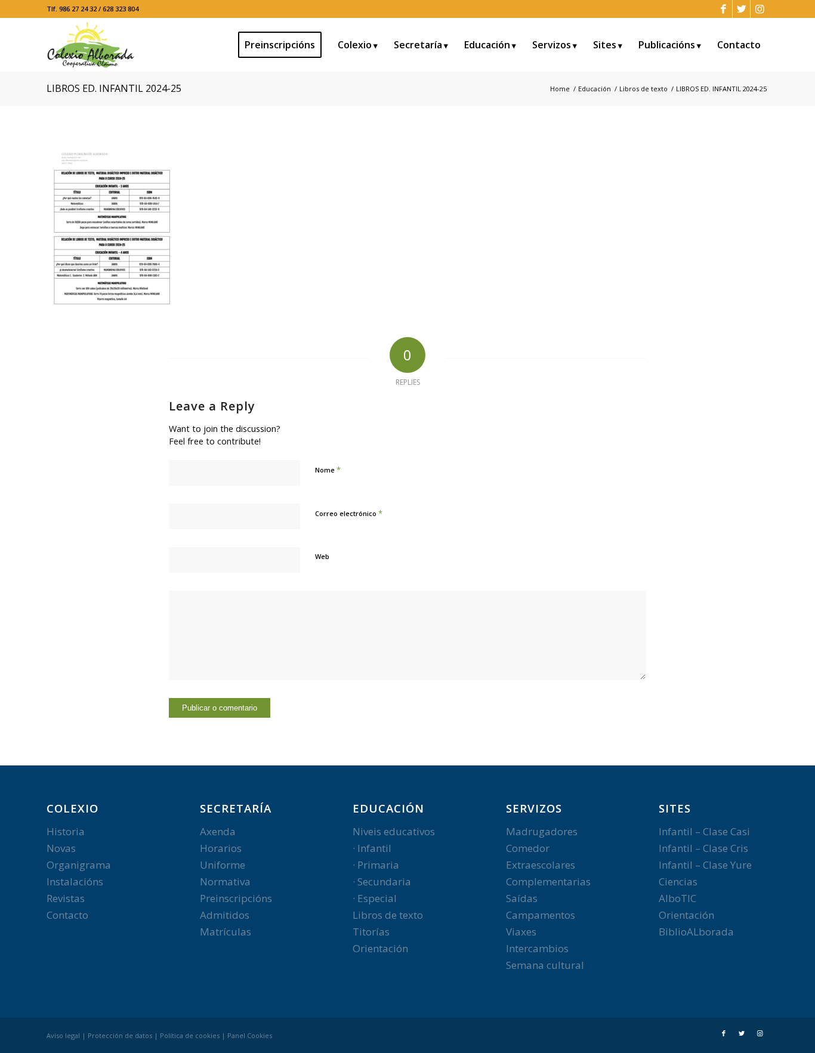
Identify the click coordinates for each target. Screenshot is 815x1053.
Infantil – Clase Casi (704, 831)
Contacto (67, 915)
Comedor (527, 848)
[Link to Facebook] (723, 9)
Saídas (522, 898)
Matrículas (225, 931)
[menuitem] (283, 44)
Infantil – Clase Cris (703, 848)
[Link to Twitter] (741, 9)
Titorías (371, 931)
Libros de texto (388, 915)
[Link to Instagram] (759, 9)
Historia (66, 831)
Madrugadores (542, 831)
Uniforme (222, 865)
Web (322, 556)
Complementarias (548, 881)
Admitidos (224, 915)
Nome (328, 469)
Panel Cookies (249, 1035)
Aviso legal (63, 1035)
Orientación (380, 948)
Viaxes (521, 931)
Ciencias (678, 881)
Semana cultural (545, 965)
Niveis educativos (394, 831)
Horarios (221, 848)
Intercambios (537, 948)
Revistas (66, 898)
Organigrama (79, 865)
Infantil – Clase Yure (705, 865)
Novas (61, 848)
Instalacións (75, 881)
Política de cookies (190, 1035)
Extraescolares (540, 865)
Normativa (225, 881)
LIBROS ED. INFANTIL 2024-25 (114, 88)
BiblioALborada (696, 931)
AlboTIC (677, 898)
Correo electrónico (348, 513)
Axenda (218, 831)
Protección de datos (120, 1035)
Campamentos (540, 915)
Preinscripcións (236, 898)
